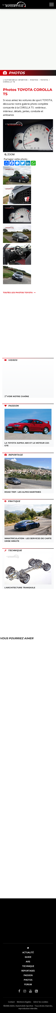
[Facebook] (19, 991)
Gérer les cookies (40, 1002)
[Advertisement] (28, 39)
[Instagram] (24, 991)
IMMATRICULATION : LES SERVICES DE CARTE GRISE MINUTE (28, 539)
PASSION (28, 975)
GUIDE (28, 957)
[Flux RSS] (36, 991)
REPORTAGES (28, 970)
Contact (11, 1002)
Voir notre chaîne (17, 396)
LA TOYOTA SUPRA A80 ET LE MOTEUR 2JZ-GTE (27, 444)
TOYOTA (44, 80)
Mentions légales (24, 1002)
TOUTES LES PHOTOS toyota (18, 292)
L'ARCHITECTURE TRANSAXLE (19, 587)
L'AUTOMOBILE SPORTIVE (15, 80)
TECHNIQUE (28, 966)
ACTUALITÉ (28, 952)
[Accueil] (28, 947)
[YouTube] (30, 991)
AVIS (28, 961)
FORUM (28, 984)
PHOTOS (34, 80)
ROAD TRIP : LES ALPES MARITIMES (22, 492)
